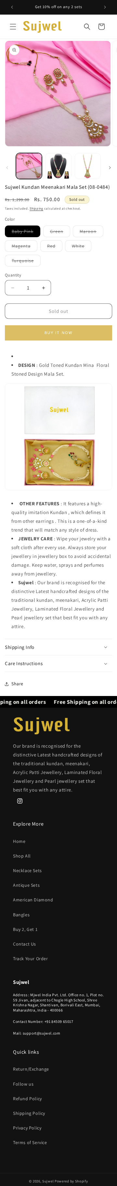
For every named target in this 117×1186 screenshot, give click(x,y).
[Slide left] (7, 168)
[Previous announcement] (12, 7)
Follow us (23, 1084)
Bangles (21, 915)
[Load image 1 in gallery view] (29, 166)
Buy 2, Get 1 (25, 929)
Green (60, 232)
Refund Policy (27, 1099)
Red (54, 247)
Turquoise (26, 261)
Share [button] (17, 684)
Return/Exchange (31, 1069)
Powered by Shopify (71, 1181)
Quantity (13, 275)
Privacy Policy (27, 1128)
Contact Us (24, 944)
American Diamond (33, 900)
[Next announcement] (105, 7)
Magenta (24, 247)
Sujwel (48, 1181)
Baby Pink (26, 232)
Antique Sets (26, 885)
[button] (13, 26)
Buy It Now (59, 333)
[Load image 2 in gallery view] (58, 166)
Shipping (36, 208)
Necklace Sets (27, 870)
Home (19, 841)
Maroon (91, 232)
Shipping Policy (29, 1113)
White (81, 247)
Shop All (22, 856)
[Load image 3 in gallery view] (88, 166)
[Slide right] (110, 168)
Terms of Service (30, 1142)
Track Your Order (30, 958)
